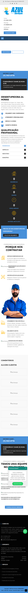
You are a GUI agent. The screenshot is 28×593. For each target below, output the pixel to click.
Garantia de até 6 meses (15, 340)
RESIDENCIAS (6, 145)
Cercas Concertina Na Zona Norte (9, 571)
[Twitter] (12, 3)
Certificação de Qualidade (15, 275)
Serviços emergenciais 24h (15, 256)
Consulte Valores (23, 590)
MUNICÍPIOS (5, 157)
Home (2, 590)
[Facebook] (10, 3)
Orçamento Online (18, 483)
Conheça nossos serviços (14, 507)
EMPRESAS (5, 149)
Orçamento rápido (16, 590)
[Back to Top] (26, 590)
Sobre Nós (6, 590)
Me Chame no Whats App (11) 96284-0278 (14, 1)
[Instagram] (14, 3)
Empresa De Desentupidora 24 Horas (10, 568)
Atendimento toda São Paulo (15, 321)
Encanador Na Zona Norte (8, 577)
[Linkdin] (16, 3)
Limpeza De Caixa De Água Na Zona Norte (11, 574)
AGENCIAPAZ (21, 588)
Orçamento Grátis (9, 32)
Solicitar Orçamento (10, 235)
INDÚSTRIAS (5, 153)
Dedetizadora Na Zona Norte (8, 580)
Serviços (10, 590)
